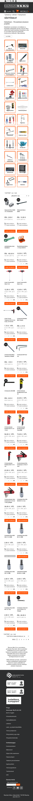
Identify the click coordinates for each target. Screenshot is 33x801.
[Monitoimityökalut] (22, 107)
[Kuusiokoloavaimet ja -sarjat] (22, 70)
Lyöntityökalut (22, 85)
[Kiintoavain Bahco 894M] (21, 203)
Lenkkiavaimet (10, 85)
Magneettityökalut (10, 98)
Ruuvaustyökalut (10, 147)
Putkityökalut (10, 135)
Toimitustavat (10, 771)
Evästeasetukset (10, 746)
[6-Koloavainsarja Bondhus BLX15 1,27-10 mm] (9, 420)
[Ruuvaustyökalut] (10, 144)
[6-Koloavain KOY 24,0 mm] (21, 347)
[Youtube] (17, 787)
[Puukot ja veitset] (22, 132)
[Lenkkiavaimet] (10, 82)
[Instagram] (21, 787)
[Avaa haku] (13, 11)
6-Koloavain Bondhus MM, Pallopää (22, 319)
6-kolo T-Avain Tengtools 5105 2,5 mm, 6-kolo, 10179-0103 (10, 320)
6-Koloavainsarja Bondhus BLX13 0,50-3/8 (22, 392)
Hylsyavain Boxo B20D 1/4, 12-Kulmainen (10, 210)
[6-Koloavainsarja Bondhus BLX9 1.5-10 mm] (9, 456)
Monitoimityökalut (23, 110)
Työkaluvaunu (22, 172)
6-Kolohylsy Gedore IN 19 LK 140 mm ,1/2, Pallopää (22, 609)
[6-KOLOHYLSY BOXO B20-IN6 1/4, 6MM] (21, 564)
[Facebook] (14, 787)
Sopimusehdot (10, 764)
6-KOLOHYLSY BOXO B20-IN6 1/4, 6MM (22, 572)
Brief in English (10, 713)
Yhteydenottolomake (12, 738)
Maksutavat (9, 750)
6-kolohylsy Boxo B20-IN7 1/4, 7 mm (10, 608)
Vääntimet (22, 184)
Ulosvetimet (10, 184)
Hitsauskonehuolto (11, 716)
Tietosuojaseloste (11, 767)
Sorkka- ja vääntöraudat (10, 160)
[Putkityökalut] (10, 132)
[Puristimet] (22, 119)
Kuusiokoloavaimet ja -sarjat (22, 73)
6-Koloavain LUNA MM (10, 391)
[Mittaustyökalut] (10, 107)
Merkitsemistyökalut (22, 98)
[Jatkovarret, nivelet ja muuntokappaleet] (10, 70)
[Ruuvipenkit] (22, 144)
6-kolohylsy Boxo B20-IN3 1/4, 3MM (22, 536)
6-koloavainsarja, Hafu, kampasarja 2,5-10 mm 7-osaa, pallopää (10, 501)
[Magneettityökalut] (10, 95)
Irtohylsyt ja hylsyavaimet (10, 61)
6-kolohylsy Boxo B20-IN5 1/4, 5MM (10, 572)
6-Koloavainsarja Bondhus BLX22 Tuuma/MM (21, 428)
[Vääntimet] (22, 181)
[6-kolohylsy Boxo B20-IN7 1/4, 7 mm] (9, 601)
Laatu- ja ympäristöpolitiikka (13, 727)
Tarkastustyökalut (22, 160)
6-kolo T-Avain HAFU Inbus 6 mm (22, 283)
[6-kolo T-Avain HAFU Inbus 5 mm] (9, 275)
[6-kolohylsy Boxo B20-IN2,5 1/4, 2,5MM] (9, 528)
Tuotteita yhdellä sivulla (15, 636)
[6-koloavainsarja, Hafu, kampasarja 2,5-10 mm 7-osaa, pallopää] (9, 492)
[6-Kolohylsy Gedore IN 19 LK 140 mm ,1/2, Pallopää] (21, 601)
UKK (7, 775)
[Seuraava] (28, 639)
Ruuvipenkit (22, 147)
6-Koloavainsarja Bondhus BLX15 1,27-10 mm (9, 428)
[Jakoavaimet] (22, 57)
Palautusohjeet (10, 757)
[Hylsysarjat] (22, 45)
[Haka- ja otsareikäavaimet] (10, 45)
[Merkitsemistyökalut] (22, 95)
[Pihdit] (10, 119)
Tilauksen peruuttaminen (13, 760)
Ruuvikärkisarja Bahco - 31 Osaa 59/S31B (22, 246)
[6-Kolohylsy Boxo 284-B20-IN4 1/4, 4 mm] (21, 492)
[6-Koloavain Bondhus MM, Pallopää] (21, 311)
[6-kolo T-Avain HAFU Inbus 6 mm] (21, 275)
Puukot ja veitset (22, 135)
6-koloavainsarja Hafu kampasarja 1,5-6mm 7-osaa (22, 464)
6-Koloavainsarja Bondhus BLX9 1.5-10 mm (9, 464)
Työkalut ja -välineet (10, 15)
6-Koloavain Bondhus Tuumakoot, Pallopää (9, 355)
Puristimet (22, 123)
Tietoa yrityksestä (11, 730)
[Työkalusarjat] (10, 169)
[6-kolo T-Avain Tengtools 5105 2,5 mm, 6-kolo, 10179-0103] (9, 311)
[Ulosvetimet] (10, 181)
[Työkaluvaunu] (22, 169)
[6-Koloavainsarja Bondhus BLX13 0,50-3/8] (21, 384)
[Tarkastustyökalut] (22, 156)
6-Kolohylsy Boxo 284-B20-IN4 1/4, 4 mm (22, 500)
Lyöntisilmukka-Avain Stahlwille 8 (9, 246)
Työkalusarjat (10, 172)
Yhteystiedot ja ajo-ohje (12, 734)
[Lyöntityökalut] (22, 82)
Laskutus (8, 723)
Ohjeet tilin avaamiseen (12, 753)
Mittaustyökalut (10, 110)
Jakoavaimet (23, 61)
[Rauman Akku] (16, 6)
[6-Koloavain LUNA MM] (9, 384)
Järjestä (14, 196)
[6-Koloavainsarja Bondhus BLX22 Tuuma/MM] (21, 420)
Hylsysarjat (22, 48)
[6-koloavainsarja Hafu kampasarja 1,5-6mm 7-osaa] (21, 456)
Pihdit (10, 123)
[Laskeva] (28, 196)
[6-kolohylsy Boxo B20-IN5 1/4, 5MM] (9, 564)
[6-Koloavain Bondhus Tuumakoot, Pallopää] (9, 347)
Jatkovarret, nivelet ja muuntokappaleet (10, 73)
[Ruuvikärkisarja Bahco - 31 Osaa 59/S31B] (21, 239)
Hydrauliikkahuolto (11, 720)
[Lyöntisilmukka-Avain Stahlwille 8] (9, 239)
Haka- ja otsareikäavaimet (10, 49)
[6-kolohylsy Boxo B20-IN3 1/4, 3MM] (21, 528)
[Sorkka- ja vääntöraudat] (10, 156)
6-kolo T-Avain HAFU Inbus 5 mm (9, 283)
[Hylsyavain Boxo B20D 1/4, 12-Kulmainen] (9, 203)
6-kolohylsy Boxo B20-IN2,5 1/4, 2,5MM (10, 536)
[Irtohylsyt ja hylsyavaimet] (10, 57)
